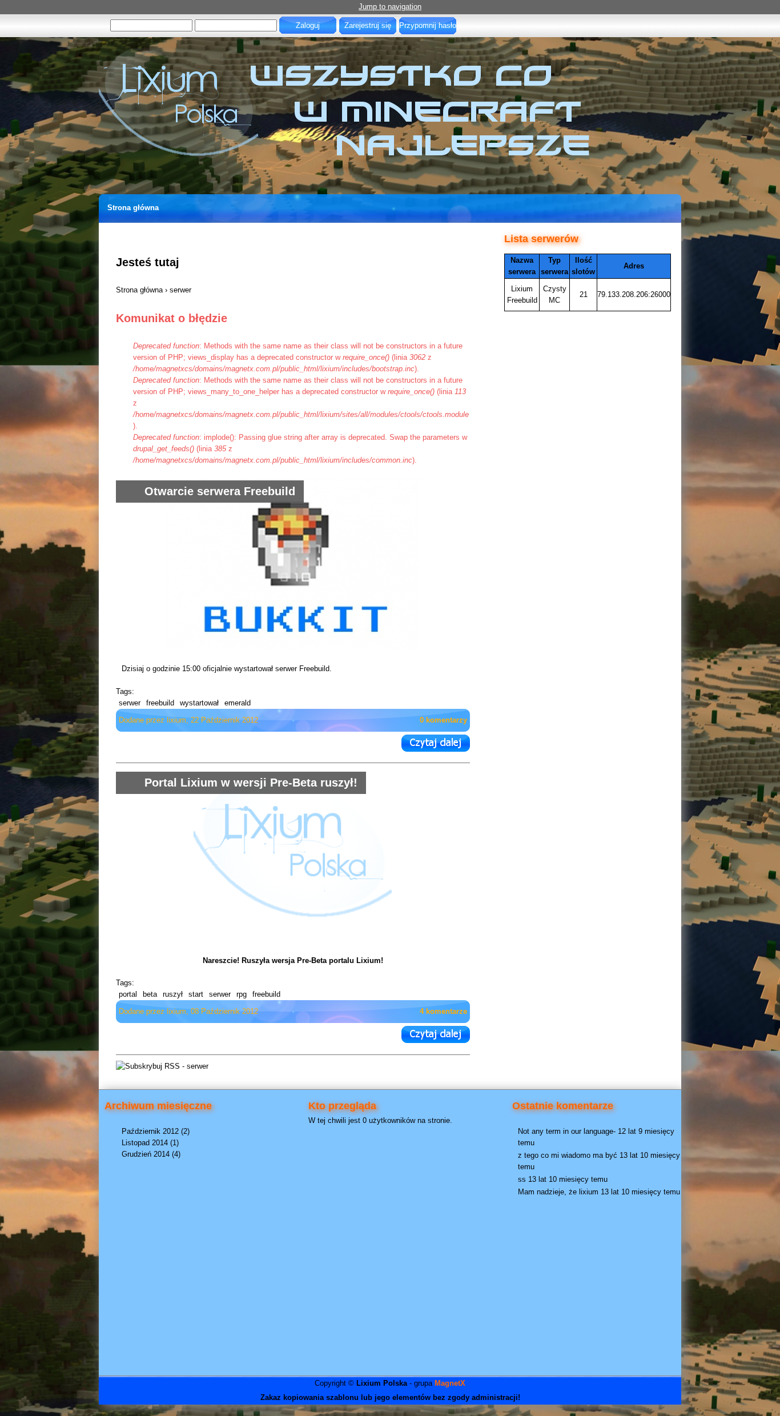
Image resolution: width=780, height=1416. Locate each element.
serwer (129, 703)
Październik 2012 (150, 1131)
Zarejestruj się (367, 25)
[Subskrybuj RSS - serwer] (162, 1066)
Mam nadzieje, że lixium (558, 1192)
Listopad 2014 (145, 1142)
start (195, 994)
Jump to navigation (390, 6)
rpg (241, 994)
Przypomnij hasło (427, 25)
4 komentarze (443, 1011)
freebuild (160, 703)
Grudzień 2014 (146, 1154)
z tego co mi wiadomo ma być (567, 1155)
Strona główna (133, 207)
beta (150, 994)
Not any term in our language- (567, 1131)
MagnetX (450, 1383)
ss (522, 1179)
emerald (237, 703)
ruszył (173, 994)
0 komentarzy (443, 720)
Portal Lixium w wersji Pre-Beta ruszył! (250, 782)
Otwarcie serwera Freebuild (219, 491)
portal (128, 994)
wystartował (199, 703)
